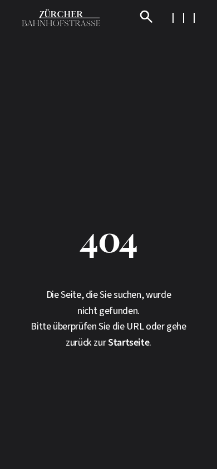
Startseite (128, 343)
